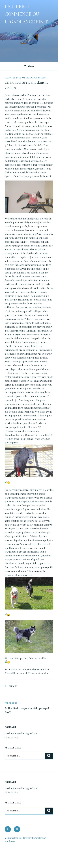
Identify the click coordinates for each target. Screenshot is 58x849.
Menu (31, 66)
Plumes (13, 686)
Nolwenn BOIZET (36, 78)
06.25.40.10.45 (12, 737)
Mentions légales (13, 837)
